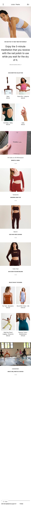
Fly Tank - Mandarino (8, 306)
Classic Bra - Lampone (23, 96)
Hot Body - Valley (8, 123)
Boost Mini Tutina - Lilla (23, 306)
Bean (8, 96)
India (23, 123)
